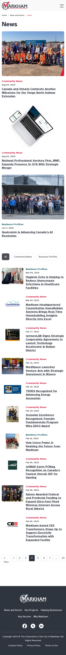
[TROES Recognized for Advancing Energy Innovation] (12, 391)
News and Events (17, 15)
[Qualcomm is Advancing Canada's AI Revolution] (33, 198)
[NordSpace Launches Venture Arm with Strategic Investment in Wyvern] (12, 367)
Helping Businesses (51, 610)
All (5, 256)
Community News (12, 81)
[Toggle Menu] (60, 5)
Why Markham (40, 616)
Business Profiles (12, 224)
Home (4, 15)
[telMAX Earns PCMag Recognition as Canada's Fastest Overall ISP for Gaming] (12, 469)
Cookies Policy (15, 645)
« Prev (6, 560)
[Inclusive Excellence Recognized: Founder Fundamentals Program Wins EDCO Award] (12, 417)
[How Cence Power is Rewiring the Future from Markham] (12, 443)
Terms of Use (51, 645)
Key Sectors (24, 616)
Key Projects (31, 610)
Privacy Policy (33, 645)
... (56, 557)
